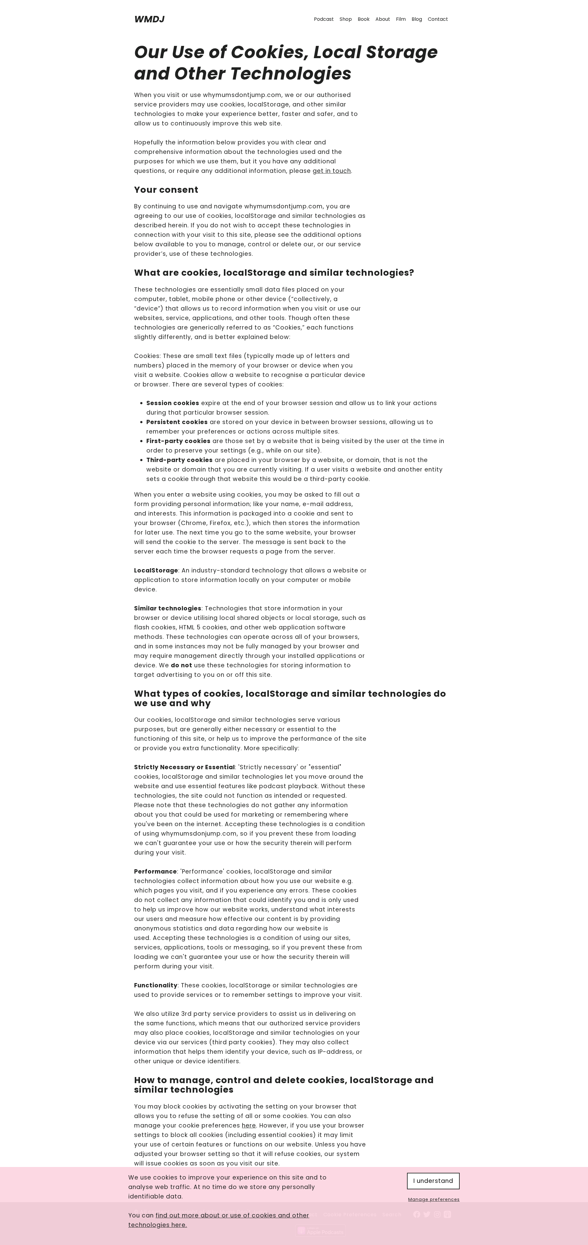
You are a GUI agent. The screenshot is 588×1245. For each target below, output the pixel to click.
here (249, 1125)
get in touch (332, 171)
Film (401, 19)
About (382, 19)
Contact (438, 19)
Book (364, 19)
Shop (346, 19)
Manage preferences (434, 1199)
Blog (417, 19)
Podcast (324, 19)
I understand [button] (433, 1181)
